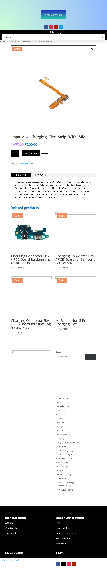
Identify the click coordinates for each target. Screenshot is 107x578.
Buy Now (31, 153)
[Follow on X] (63, 564)
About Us (9, 522)
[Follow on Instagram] (51, 27)
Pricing (8, 568)
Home (2, 41)
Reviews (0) (40, 175)
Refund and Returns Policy (18, 573)
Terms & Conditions (66, 533)
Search (59, 352)
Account (9, 558)
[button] (44, 153)
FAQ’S (59, 522)
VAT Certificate (12, 533)
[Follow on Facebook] (46, 27)
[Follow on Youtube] (56, 27)
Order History (11, 563)
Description (21, 175)
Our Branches (12, 528)
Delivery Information (66, 528)
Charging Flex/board (14, 41)
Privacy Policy (63, 538)
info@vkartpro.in (53, 14)
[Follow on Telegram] (61, 27)
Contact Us (62, 543)
